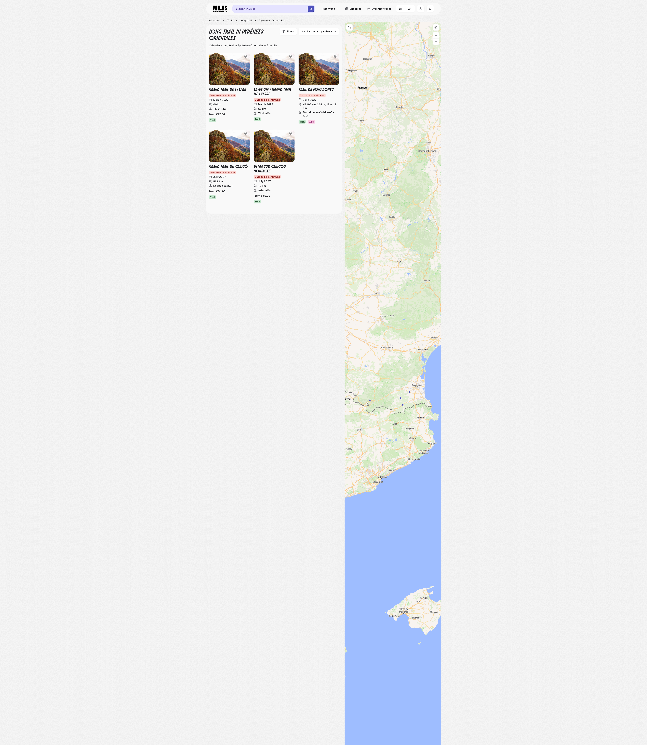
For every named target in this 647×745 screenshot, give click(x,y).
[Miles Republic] (220, 9)
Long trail (246, 20)
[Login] (420, 8)
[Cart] (430, 8)
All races (214, 20)
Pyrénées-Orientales (272, 20)
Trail (230, 20)
